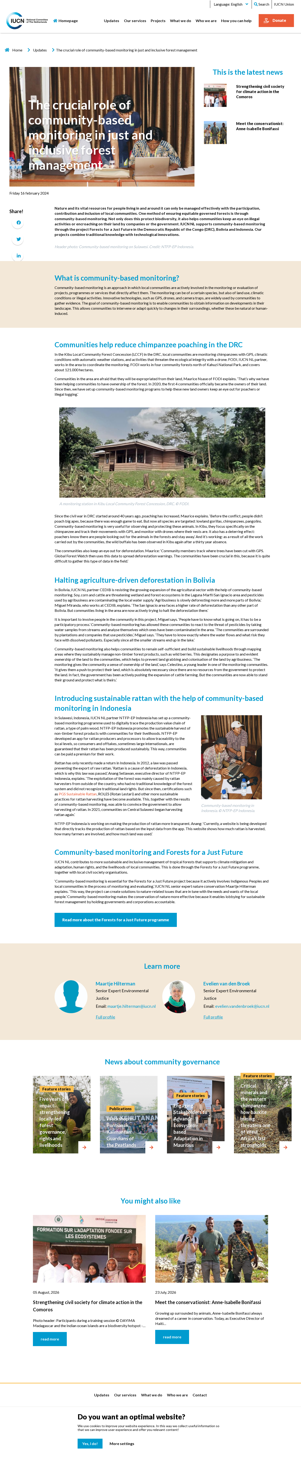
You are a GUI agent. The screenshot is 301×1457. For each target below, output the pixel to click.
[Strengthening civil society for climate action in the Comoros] (215, 95)
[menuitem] (112, 20)
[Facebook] (17, 222)
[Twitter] (17, 239)
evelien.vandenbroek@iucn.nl (242, 1006)
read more (50, 1339)
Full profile (105, 1017)
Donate (279, 20)
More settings (122, 1443)
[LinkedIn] (17, 255)
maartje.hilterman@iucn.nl (131, 1006)
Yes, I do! (90, 1443)
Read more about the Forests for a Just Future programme (115, 920)
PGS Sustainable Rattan (78, 794)
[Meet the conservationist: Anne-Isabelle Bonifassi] (215, 132)
